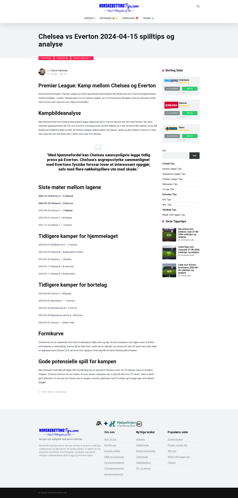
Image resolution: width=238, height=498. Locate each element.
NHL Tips (166, 204)
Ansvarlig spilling (112, 451)
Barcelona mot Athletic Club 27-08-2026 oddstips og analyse (188, 233)
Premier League (60, 392)
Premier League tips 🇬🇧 (82, 58)
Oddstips (51, 392)
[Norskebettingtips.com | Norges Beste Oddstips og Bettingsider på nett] (119, 8)
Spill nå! (190, 89)
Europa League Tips (172, 168)
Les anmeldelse (172, 89)
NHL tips (172, 451)
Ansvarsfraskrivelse (113, 474)
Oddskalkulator (143, 462)
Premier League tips (177, 445)
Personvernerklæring (114, 462)
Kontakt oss (110, 445)
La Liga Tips (168, 189)
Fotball (44, 392)
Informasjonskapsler (114, 468)
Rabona (183, 103)
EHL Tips (166, 199)
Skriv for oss (110, 439)
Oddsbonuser (142, 445)
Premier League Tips (172, 179)
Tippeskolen (142, 457)
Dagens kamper (175, 439)
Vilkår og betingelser (114, 457)
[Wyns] (171, 131)
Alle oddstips (46, 58)
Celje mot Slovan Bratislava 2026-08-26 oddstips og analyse (188, 269)
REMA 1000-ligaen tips (179, 457)
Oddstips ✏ (89, 18)
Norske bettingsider (145, 451)
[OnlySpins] (171, 81)
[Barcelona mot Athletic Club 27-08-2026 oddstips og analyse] (169, 240)
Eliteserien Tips (169, 184)
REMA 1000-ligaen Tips (173, 215)
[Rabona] (171, 108)
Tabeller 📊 (148, 18)
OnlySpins (184, 80)
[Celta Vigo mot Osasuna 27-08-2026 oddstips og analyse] (169, 258)
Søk (164, 150)
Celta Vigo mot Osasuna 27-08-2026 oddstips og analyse (188, 249)
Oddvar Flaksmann (59, 70)
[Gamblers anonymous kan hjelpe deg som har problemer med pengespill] (98, 426)
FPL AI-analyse (143, 468)
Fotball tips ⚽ (62, 58)
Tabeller (172, 462)
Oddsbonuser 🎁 (130, 18)
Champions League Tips (173, 174)
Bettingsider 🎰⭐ (109, 18)
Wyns (181, 127)
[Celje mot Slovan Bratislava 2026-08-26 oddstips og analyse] (169, 276)
